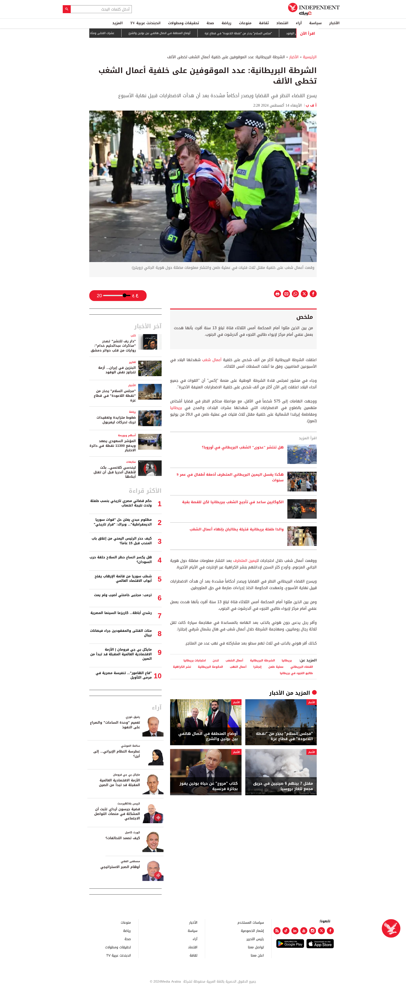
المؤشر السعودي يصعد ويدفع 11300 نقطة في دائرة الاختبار (113, 445)
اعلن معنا (257, 955)
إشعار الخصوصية (252, 931)
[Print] (277, 293)
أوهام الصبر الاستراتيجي (120, 867)
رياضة (226, 23)
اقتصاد (282, 23)
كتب (133, 335)
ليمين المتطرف (245, 560)
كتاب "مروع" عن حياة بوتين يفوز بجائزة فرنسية (209, 786)
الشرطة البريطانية (262, 660)
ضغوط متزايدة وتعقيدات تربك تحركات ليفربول (116, 419)
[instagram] (312, 930)
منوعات (245, 23)
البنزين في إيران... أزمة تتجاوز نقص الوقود (117, 370)
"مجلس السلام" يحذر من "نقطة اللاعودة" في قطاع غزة (260, 33)
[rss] (277, 930)
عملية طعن (276, 666)
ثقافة (264, 23)
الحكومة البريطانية (210, 666)
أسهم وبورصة (127, 435)
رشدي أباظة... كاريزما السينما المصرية (121, 613)
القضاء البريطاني (301, 666)
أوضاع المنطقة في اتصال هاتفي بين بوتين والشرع (181, 33)
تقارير (132, 362)
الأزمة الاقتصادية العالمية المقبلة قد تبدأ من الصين (119, 782)
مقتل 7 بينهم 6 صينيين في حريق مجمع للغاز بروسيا (283, 786)
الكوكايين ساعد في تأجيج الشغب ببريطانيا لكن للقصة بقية (233, 502)
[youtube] (303, 930)
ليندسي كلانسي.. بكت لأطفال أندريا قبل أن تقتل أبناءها (115, 472)
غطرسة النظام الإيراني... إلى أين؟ (116, 753)
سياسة (315, 23)
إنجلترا (257, 666)
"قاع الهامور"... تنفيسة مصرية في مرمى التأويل (124, 675)
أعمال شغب (211, 359)
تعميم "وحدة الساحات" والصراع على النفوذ (115, 724)
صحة (210, 23)
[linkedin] (294, 930)
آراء (299, 23)
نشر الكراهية (182, 666)
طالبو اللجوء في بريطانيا (296, 673)
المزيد (117, 23)
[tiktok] (285, 930)
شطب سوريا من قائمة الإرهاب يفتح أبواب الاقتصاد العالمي (123, 578)
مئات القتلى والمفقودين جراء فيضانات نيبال (121, 633)
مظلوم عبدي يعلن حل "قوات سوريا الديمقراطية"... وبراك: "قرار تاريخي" (123, 522)
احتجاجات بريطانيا (194, 660)
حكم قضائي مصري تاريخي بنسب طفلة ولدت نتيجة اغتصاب (121, 503)
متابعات (131, 461)
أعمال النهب (238, 666)
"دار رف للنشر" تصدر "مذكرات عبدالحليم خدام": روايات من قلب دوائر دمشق (113, 346)
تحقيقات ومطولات (183, 23)
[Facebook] (330, 930)
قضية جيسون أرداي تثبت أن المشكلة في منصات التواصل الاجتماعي (117, 814)
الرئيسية (310, 57)
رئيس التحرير (255, 939)
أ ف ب (311, 105)
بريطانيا (176, 407)
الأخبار (334, 23)
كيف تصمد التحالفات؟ (122, 838)
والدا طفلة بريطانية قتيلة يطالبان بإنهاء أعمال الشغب (237, 529)
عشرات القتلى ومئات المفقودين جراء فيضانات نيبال (105, 33)
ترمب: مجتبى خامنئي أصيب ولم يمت (123, 595)
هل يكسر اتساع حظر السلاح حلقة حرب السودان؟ (121, 559)
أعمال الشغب (234, 660)
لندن (216, 660)
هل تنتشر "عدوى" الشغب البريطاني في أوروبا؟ (243, 447)
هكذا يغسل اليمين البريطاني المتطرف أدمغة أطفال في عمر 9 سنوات (230, 477)
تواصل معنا (256, 947)
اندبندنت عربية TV (145, 23)
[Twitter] (321, 930)
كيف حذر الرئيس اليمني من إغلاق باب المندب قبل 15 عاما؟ (122, 540)
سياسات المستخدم (251, 922)
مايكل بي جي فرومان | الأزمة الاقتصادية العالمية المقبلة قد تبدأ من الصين (121, 654)
